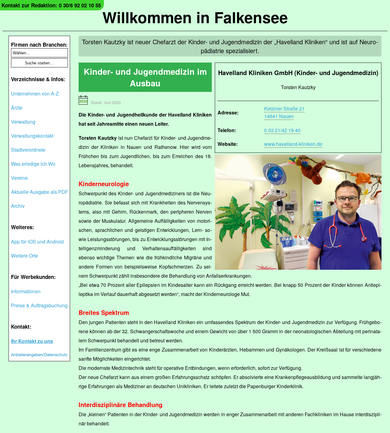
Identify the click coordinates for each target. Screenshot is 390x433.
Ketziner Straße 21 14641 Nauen (284, 112)
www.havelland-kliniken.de (293, 143)
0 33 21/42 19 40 (282, 130)
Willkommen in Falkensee (195, 17)
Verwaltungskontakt (32, 135)
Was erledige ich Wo (33, 163)
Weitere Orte (24, 255)
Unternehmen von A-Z (35, 93)
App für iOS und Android (37, 241)
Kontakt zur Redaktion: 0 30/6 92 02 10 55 (51, 5)
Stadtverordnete (28, 149)
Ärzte (16, 107)
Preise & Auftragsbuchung (39, 305)
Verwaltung (23, 121)
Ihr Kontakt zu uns (32, 341)
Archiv (18, 205)
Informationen (26, 291)
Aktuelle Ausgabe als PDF (39, 191)
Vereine (19, 177)
